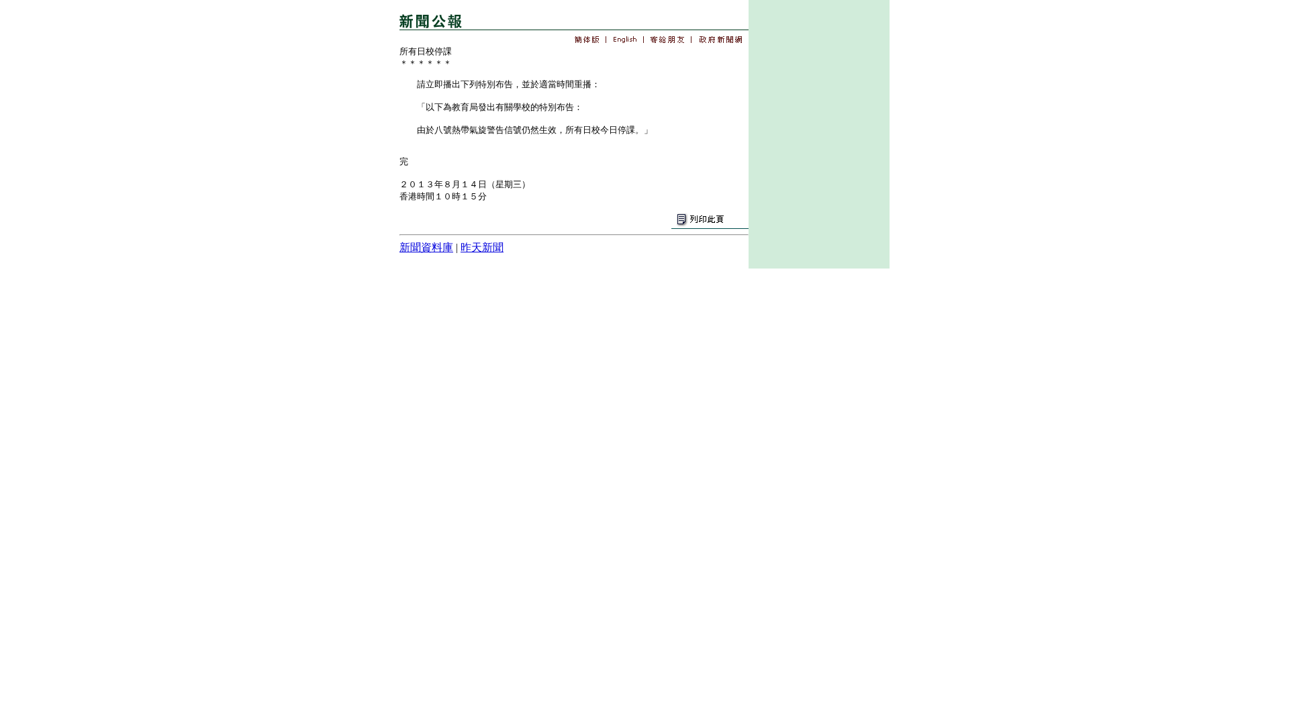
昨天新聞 (482, 247)
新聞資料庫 (426, 247)
